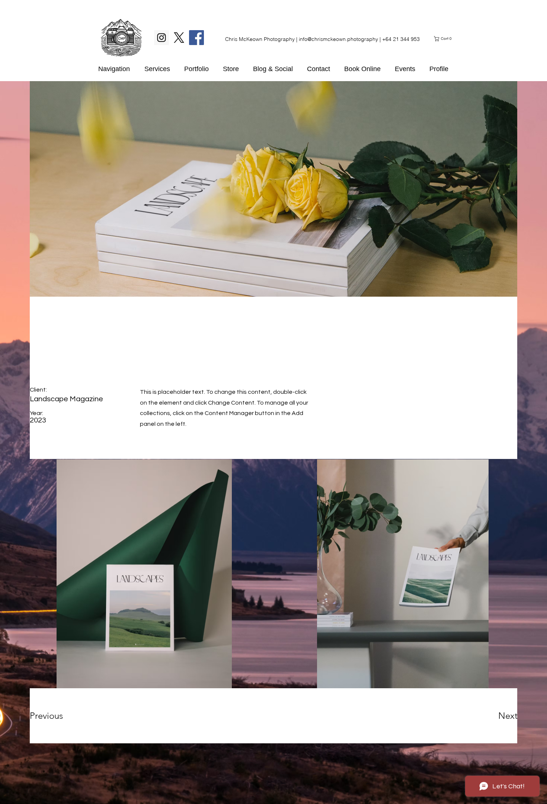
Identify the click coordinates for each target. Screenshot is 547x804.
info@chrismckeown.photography (338, 39)
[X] (179, 37)
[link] (444, 38)
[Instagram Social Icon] (161, 37)
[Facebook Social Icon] (196, 37)
